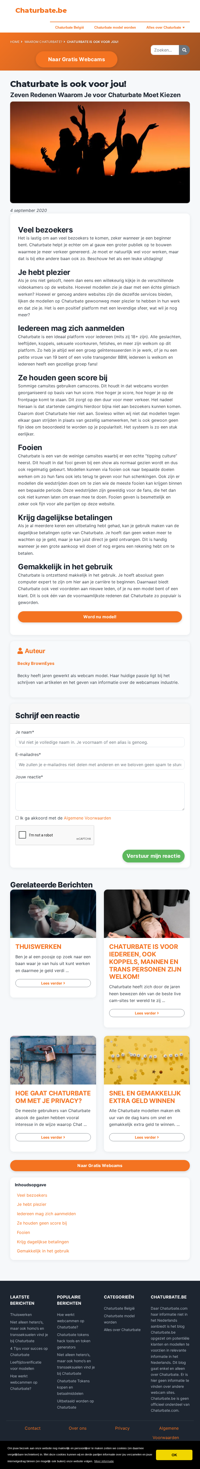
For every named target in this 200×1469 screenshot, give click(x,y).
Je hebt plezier (31, 1204)
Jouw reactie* (29, 776)
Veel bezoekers (32, 1195)
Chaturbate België (69, 27)
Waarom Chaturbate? (43, 42)
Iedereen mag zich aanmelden (46, 1213)
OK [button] (174, 1455)
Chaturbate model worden (115, 27)
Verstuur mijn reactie (153, 856)
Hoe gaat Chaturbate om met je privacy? (53, 1097)
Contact (33, 1428)
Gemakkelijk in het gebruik (43, 1250)
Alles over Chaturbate (163, 27)
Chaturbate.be (41, 10)
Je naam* (24, 732)
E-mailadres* (28, 754)
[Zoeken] (184, 50)
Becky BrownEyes (35, 663)
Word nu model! (99, 616)
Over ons (77, 1428)
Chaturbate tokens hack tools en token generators (73, 1340)
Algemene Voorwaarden (87, 818)
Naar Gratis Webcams (76, 59)
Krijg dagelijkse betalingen (43, 1241)
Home (15, 42)
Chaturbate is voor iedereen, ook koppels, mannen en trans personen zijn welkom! (145, 961)
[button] (100, 1185)
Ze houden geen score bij (42, 1223)
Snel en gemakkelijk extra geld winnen (145, 1097)
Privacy (122, 1428)
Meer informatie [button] (104, 1461)
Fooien (23, 1232)
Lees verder (52, 983)
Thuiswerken (38, 946)
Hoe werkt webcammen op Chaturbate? (24, 1382)
